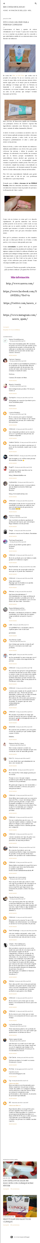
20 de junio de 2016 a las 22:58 (27, 566)
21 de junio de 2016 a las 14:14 (21, 624)
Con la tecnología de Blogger (22, 1237)
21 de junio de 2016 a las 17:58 (24, 668)
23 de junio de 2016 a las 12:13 (24, 862)
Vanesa (11, 981)
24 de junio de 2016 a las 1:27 (17, 899)
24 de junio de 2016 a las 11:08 (28, 930)
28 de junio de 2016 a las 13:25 (25, 1057)
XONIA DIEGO (14, 456)
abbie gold (12, 654)
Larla (10, 625)
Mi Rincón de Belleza (18, 10)
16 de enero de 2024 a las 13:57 (20, 1102)
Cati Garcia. (12, 1057)
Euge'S (11, 467)
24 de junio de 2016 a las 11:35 (18, 945)
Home (5, 10)
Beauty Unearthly (15, 384)
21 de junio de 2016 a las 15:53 (25, 654)
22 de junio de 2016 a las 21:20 (24, 834)
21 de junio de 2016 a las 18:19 (24, 688)
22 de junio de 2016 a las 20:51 (24, 817)
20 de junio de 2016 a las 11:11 (17, 341)
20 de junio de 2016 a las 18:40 (28, 442)
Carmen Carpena (14, 359)
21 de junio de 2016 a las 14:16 (17, 641)
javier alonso (13, 770)
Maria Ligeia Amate (15, 1039)
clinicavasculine (14, 1083)
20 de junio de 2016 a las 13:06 (18, 386)
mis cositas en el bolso (14, 7)
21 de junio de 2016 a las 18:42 (24, 712)
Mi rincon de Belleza (14, 329)
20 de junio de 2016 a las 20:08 (23, 467)
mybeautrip (13, 482)
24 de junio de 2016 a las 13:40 (24, 998)
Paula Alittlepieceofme (16, 608)
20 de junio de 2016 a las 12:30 (18, 361)
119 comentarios (15, 1189)
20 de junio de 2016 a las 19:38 (28, 455)
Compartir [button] (6, 327)
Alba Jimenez (13, 847)
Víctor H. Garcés (14, 516)
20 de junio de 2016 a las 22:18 (22, 530)
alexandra (12, 727)
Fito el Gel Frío (18, 75)
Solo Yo (11, 758)
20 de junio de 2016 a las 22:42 (24, 555)
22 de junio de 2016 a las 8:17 (22, 758)
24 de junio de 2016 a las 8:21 (24, 917)
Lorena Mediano (14, 412)
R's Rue (11, 1069)
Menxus (11, 591)
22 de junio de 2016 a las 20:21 (24, 795)
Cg (10, 1080)
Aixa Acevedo (13, 566)
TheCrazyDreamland (16, 540)
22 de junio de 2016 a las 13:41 (26, 770)
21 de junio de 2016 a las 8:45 (17, 610)
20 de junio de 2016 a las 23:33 (23, 591)
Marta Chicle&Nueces (16, 339)
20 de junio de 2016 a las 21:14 (26, 482)
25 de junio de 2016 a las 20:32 (18, 1026)
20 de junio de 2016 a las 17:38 (18, 414)
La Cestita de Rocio (15, 1024)
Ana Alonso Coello (15, 640)
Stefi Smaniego (14, 930)
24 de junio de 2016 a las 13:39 (23, 981)
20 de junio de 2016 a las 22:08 (18, 517)
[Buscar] (36, 3)
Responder (13, 355)
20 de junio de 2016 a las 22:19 (18, 542)
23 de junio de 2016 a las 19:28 (18, 879)
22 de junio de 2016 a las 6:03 (18, 745)
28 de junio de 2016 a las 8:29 (18, 1041)
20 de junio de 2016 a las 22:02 (24, 500)
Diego (11, 530)
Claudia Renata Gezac (16, 897)
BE (10, 1102)
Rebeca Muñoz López (16, 743)
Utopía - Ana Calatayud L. (17, 944)
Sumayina (12, 397)
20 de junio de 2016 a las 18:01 (24, 429)
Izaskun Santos (14, 442)
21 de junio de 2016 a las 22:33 (24, 727)
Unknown (12, 429)
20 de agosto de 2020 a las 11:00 (24, 1069)
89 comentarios (15, 1225)
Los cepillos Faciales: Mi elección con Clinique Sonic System (18, 1183)
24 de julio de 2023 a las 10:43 (20, 1080)
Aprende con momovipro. (17, 877)
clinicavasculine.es (14, 1105)
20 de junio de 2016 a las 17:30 (24, 397)
